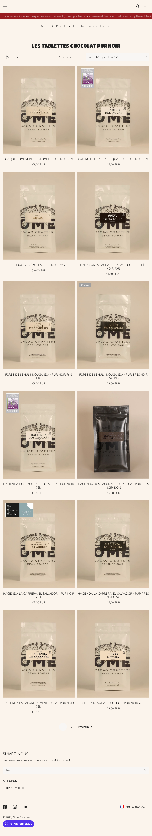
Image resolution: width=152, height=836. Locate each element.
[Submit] (144, 770)
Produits (61, 26)
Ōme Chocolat (22, 817)
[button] (145, 6)
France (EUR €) (135, 806)
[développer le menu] (5, 6)
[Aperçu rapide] (68, 150)
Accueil (44, 26)
